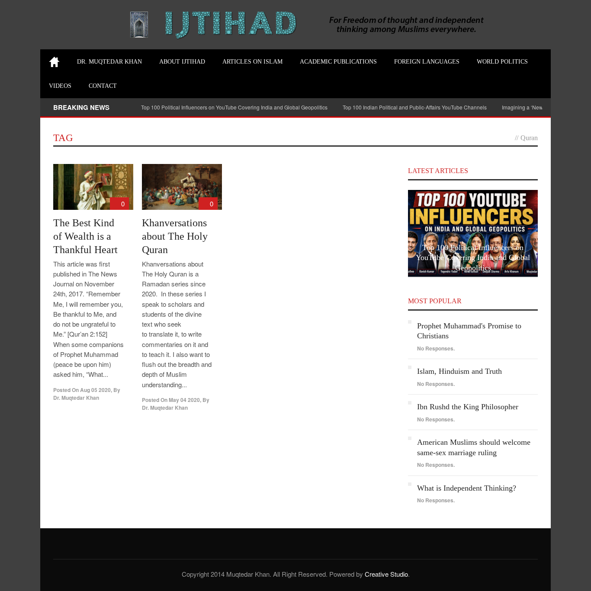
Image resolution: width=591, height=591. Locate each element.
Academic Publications (338, 61)
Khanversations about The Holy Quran (175, 236)
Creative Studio (386, 573)
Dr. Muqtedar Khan (109, 61)
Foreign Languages (426, 61)
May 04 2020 (184, 400)
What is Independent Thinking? (466, 488)
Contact (103, 86)
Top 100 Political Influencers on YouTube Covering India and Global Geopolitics (234, 107)
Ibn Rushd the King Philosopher (467, 406)
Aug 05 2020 (95, 390)
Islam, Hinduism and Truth (459, 371)
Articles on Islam (252, 61)
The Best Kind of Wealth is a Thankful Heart (85, 236)
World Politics (502, 61)
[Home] (54, 62)
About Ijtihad (182, 61)
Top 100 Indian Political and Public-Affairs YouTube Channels (415, 107)
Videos (60, 86)
